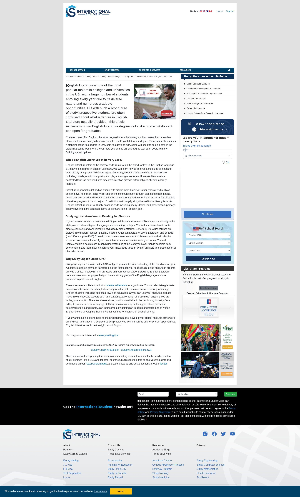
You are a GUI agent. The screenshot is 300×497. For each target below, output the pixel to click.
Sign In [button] (229, 11)
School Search (77, 70)
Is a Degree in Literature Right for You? (204, 93)
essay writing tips (108, 335)
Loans (66, 477)
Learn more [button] (100, 491)
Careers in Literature (196, 108)
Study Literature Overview (198, 84)
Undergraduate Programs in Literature (203, 88)
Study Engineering (207, 460)
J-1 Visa (67, 464)
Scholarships (115, 460)
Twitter (163, 363)
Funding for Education (120, 464)
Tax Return (203, 477)
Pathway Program (162, 469)
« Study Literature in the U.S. (136, 350)
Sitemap (201, 445)
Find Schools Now (208, 288)
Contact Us (114, 445)
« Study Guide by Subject (104, 350)
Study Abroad (115, 477)
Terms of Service (161, 453)
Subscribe (230, 394)
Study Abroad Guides (75, 453)
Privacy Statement (160, 412)
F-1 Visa (68, 469)
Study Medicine (161, 477)
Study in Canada (117, 473)
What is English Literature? (200, 103)
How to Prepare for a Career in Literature (205, 113)
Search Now (208, 258)
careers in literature (116, 285)
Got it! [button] (121, 491)
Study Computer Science (211, 464)
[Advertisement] (150, 40)
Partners (68, 449)
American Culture (162, 460)
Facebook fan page (96, 363)
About (66, 445)
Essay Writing (71, 460)
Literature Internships (196, 98)
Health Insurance (206, 473)
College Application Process (168, 464)
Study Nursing (160, 473)
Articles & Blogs (161, 449)
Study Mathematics (207, 469)
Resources (185, 70)
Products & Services (149, 70)
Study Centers (112, 70)
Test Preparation (72, 473)
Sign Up (220, 11)
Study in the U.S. (117, 469)
